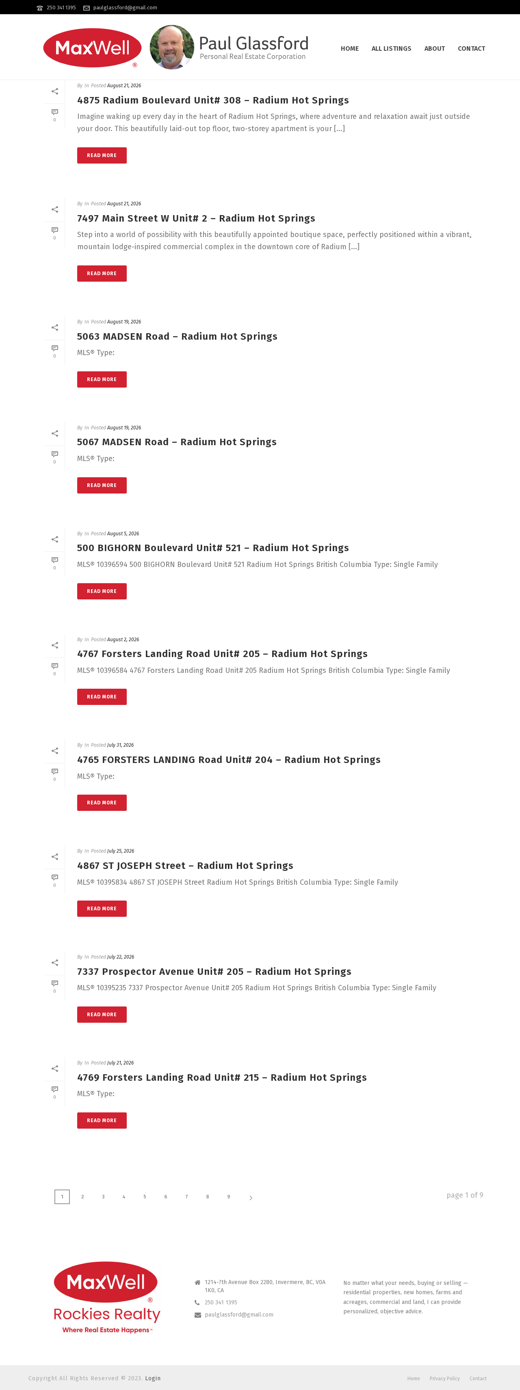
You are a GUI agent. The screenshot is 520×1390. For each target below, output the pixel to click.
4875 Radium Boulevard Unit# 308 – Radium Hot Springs (213, 100)
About (435, 48)
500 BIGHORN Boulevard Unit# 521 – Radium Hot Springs (213, 548)
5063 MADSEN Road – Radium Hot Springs (177, 336)
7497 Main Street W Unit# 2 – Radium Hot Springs (196, 218)
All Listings (392, 48)
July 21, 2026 (120, 1063)
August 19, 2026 (124, 322)
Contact (471, 48)
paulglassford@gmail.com (125, 7)
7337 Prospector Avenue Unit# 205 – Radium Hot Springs (214, 971)
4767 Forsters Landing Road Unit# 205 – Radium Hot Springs (222, 653)
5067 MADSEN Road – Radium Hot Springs (177, 442)
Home (350, 48)
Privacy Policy (445, 1378)
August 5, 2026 (123, 534)
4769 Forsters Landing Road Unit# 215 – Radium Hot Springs (222, 1077)
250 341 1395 (61, 7)
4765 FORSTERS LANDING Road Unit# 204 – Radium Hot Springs (229, 759)
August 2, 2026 (123, 639)
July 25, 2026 (120, 851)
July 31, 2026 (120, 745)
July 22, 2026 (120, 957)
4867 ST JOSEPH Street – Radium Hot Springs (185, 865)
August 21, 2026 (124, 85)
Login (153, 1378)
